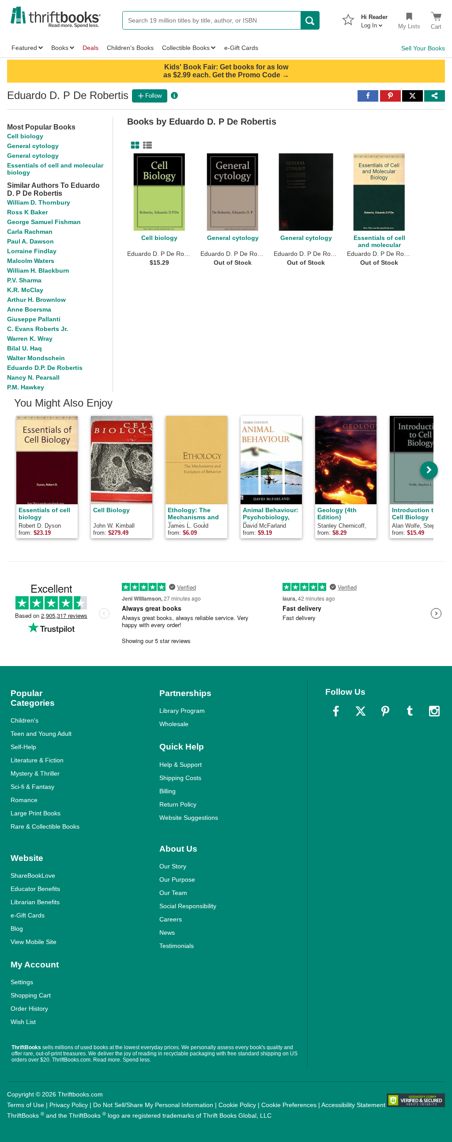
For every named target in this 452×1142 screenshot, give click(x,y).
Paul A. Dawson (30, 241)
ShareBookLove (33, 875)
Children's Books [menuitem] (130, 47)
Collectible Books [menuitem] (186, 47)
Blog (17, 928)
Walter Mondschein (36, 358)
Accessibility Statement (353, 1104)
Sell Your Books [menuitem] (423, 48)
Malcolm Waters (30, 260)
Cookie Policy (237, 1104)
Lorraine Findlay (31, 251)
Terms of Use (25, 1104)
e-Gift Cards (28, 915)
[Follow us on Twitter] (360, 711)
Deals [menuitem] (90, 47)
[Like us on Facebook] (336, 711)
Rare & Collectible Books (45, 826)
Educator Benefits (35, 888)
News (167, 932)
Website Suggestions (188, 817)
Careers (170, 919)
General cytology (33, 145)
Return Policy (177, 804)
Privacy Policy (68, 1104)
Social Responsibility (187, 906)
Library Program (182, 710)
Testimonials (176, 945)
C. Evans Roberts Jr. (37, 328)
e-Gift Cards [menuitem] (241, 47)
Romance (24, 799)
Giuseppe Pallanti (33, 319)
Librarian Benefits (35, 902)
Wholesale (173, 723)
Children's (24, 720)
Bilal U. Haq (24, 348)
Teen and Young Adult (41, 733)
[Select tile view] (145, 145)
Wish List (23, 1021)
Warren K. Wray (30, 338)
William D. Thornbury (38, 202)
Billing (167, 791)
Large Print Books (35, 813)
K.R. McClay (25, 289)
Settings (22, 982)
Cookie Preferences (288, 1104)
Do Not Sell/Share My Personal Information (153, 1104)
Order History (29, 1008)
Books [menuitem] (59, 47)
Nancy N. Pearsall (33, 377)
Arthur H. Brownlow (36, 299)
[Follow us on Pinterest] (385, 711)
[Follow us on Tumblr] (409, 711)
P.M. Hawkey (25, 387)
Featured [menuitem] (24, 47)
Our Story (172, 866)
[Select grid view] (133, 145)
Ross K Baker (27, 212)
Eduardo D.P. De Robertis (45, 367)
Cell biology (25, 136)
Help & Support (180, 764)
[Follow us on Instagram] (434, 711)
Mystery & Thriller (35, 773)
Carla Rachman (30, 231)
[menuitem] (374, 18)
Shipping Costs (180, 777)
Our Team (173, 892)
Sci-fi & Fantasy (32, 786)
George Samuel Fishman (44, 221)
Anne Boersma (29, 309)
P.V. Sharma (24, 280)
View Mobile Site (33, 941)
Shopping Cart (31, 995)
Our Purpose (177, 879)
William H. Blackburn (38, 270)
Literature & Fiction (37, 760)
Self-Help (23, 746)
